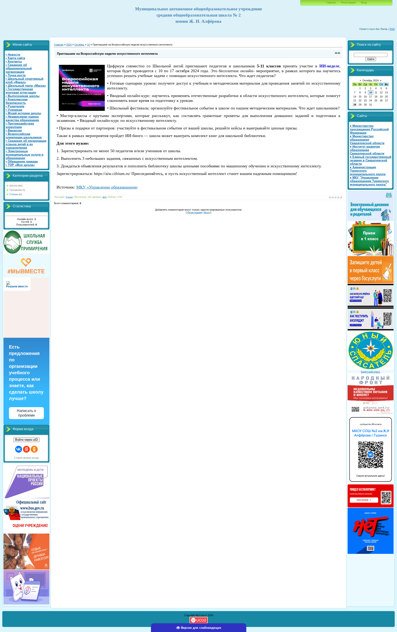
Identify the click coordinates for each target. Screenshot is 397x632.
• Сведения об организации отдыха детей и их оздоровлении (26, 144)
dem (104, 197)
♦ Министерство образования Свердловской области (367, 139)
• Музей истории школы (23, 113)
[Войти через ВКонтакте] (18, 449)
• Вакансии (14, 130)
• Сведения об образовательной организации (19, 68)
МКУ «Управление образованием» (107, 187)
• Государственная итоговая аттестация (21, 90)
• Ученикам (14, 110)
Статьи (13, 194)
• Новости (13, 54)
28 (354, 104)
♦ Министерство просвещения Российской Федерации (369, 129)
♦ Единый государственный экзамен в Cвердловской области (370, 160)
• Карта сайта (15, 58)
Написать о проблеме (26, 413)
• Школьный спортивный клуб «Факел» (24, 80)
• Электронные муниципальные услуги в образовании (24, 154)
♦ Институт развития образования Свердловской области (367, 150)
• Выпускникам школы (23, 96)
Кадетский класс (370, 371)
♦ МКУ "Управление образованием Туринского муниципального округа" (369, 181)
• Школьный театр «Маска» (26, 85)
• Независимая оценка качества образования (22, 118)
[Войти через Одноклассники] (34, 449)
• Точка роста (16, 75)
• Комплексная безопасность (17, 101)
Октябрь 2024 (371, 80)
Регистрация (348, 2)
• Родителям (15, 106)
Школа (13, 185)
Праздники (15, 190)
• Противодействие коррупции (20, 125)
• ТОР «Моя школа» (20, 165)
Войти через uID (26, 439)
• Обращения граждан (22, 161)
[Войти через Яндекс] (26, 449)
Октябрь (79, 44)
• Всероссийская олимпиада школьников (24, 135)
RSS (392, 29)
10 (88, 44)
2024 (69, 44)
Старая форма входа (26, 457)
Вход (364, 2)
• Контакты (14, 61)
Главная (331, 2)
